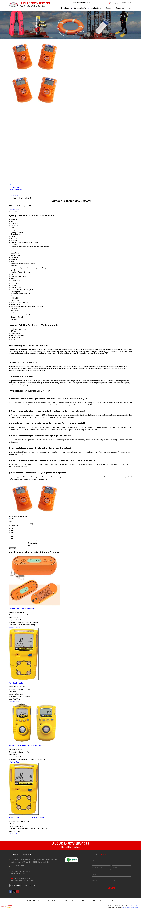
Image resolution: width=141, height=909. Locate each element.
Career (108, 8)
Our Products (96, 8)
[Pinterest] (17, 893)
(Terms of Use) (134, 905)
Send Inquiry (15, 187)
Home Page (64, 8)
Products (14, 194)
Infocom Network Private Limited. (130, 907)
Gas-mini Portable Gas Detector (21, 609)
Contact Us (120, 8)
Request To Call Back (15, 189)
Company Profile (80, 8)
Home (13, 192)
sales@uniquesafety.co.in (81, 2)
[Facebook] (10, 893)
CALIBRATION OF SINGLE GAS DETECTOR (25, 746)
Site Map (110, 900)
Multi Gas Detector (16, 683)
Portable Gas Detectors (18, 196)
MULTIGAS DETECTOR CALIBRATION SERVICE (26, 818)
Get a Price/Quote (14, 209)
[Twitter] (14, 893)
